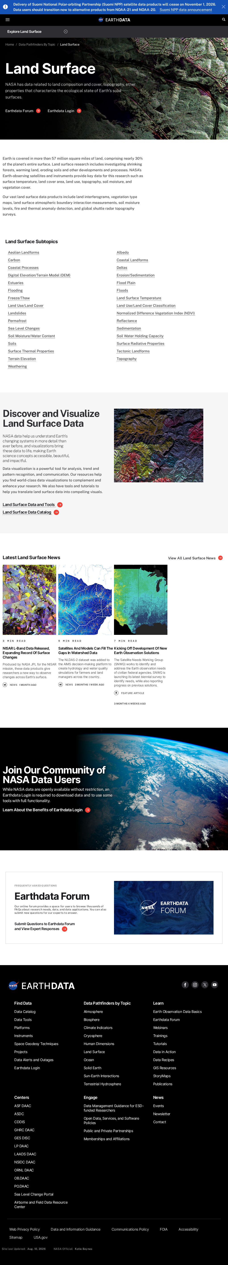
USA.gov (41, 1237)
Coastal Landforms (132, 260)
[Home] (118, 19)
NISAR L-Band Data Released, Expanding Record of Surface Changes (26, 652)
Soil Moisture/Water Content (31, 336)
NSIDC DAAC (24, 1162)
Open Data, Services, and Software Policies (111, 1120)
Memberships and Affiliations (107, 1139)
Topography (127, 359)
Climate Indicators (98, 1027)
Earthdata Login (61, 111)
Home (9, 44)
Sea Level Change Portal (33, 1194)
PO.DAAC (21, 1186)
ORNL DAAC (24, 1170)
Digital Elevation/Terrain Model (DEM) (39, 275)
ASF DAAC (22, 1106)
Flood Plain (126, 283)
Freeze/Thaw (19, 298)
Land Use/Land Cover (25, 305)
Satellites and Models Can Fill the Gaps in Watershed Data (85, 650)
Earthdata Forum (19, 111)
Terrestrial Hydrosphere (102, 1084)
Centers (21, 1097)
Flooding (15, 290)
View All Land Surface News (192, 558)
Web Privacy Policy (24, 1229)
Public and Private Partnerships (108, 1131)
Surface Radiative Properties (140, 343)
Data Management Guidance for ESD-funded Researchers (114, 1108)
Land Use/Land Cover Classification (146, 305)
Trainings (160, 1035)
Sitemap (15, 1237)
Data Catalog (24, 1011)
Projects (20, 1052)
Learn (158, 1003)
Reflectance (127, 321)
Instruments (23, 1035)
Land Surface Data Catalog (27, 512)
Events (158, 1106)
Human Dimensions (99, 1043)
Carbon (14, 260)
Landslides (17, 313)
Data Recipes (163, 1060)
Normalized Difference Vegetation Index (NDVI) (156, 313)
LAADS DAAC (25, 1154)
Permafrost (17, 321)
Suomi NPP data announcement (186, 10)
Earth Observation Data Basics (177, 1011)
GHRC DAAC (24, 1130)
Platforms (22, 1027)
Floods (122, 290)
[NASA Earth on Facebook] (185, 984)
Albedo (123, 252)
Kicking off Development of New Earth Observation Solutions (140, 650)
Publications (162, 1084)
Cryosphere (93, 1035)
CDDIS (19, 1122)
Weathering (17, 366)
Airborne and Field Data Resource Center (40, 1204)
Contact (159, 1122)
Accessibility (188, 1229)
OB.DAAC (21, 1178)
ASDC (19, 1114)
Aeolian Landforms (23, 252)
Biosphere (92, 1019)
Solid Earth (92, 1068)
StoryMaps (162, 1076)
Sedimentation (129, 328)
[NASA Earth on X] (204, 984)
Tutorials (160, 1043)
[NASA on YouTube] (214, 984)
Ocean (89, 1060)
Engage (91, 1097)
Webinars (160, 1027)
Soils (12, 343)
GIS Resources (164, 1068)
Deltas (122, 268)
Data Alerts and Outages (33, 1060)
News (158, 1097)
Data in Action (164, 1052)
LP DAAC (21, 1146)
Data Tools (22, 1019)
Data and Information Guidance (75, 1229)
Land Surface (94, 1052)
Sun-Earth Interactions (101, 1076)
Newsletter (161, 1114)
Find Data (23, 1003)
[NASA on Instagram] (195, 984)
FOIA (163, 1229)
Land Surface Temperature (139, 298)
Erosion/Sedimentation (136, 275)
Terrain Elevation (22, 359)
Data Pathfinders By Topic (37, 44)
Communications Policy (130, 1229)
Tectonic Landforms (133, 351)
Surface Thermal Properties (31, 351)
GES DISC (22, 1138)
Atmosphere (93, 1011)
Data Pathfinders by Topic (107, 1003)
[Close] (223, 7)
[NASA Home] (101, 19)
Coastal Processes (23, 268)
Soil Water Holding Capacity (140, 336)
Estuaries (15, 283)
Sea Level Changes (24, 328)
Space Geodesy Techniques (36, 1043)
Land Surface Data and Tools (29, 504)
